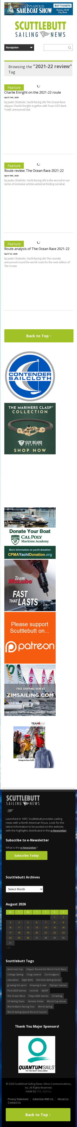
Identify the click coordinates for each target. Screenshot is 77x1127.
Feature (14, 87)
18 (19, 932)
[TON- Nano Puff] (30, 767)
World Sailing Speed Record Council (27, 1011)
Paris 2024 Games (16, 990)
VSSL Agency (44, 1091)
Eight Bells (27, 979)
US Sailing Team (15, 1001)
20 (37, 932)
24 (10, 937)
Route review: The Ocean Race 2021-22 (34, 170)
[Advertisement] (30, 481)
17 (10, 932)
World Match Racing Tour (21, 1006)
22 (54, 932)
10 (10, 927)
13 (37, 927)
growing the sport (16, 985)
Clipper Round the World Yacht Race (46, 969)
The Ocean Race (16, 995)
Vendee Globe (36, 1001)
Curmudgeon (52, 974)
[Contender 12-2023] (30, 401)
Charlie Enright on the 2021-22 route (32, 92)
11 (19, 927)
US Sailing (57, 995)
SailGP (44, 990)
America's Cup (15, 969)
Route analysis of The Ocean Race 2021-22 (36, 249)
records (34, 990)
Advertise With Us (43, 1099)
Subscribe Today (26, 855)
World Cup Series (56, 1001)
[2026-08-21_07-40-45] (38, 14)
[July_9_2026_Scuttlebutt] (30, 558)
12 (28, 927)
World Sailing (45, 1006)
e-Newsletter (59, 830)
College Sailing (15, 974)
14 (46, 927)
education (12, 979)
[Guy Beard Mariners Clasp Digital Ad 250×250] (30, 453)
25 (19, 937)
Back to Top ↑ (39, 335)
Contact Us (14, 1102)
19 (28, 932)
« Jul (8, 947)
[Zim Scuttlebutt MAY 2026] (30, 715)
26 (28, 937)
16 (63, 927)
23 (63, 932)
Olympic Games (58, 985)
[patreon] (30, 662)
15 (54, 927)
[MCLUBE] (30, 610)
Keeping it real (38, 985)
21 (46, 932)
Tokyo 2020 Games (38, 995)
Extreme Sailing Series (48, 979)
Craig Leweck (34, 974)
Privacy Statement (18, 1099)
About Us (62, 1099)
